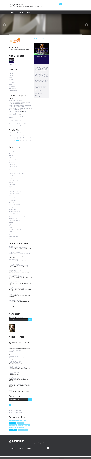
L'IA (10, 347)
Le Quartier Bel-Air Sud (16, 120)
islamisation (12, 423)
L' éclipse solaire (13, 122)
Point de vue (12, 215)
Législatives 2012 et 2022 (15, 191)
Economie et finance (13, 166)
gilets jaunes (12, 175)
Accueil (12, 12)
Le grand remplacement (14, 189)
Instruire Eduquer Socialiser (15, 180)
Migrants (11, 207)
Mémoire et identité (19, 288)
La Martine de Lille (13, 188)
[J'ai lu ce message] (89, 457)
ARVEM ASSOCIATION (24, 122)
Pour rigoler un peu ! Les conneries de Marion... (20, 102)
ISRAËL (10, 390)
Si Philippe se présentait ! (20, 260)
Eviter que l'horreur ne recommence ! (20, 254)
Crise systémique (13, 159)
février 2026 (12, 82)
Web (10, 238)
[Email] (60, 4)
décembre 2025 (12, 86)
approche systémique (23, 425)
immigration (12, 427)
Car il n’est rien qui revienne (15, 123)
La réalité (17, 294)
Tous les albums (12, 64)
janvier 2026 (12, 84)
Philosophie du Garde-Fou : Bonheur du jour (20, 124)
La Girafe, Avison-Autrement (17, 106)
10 (14, 137)
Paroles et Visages (17, 114)
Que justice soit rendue (14, 362)
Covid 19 (11, 157)
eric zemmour (20, 423)
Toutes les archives (13, 90)
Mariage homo (12, 200)
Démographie (12, 162)
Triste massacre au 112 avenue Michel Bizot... (19, 119)
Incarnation (20, 100)
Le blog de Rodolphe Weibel (20, 109)
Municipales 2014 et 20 (14, 211)
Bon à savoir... (12, 100)
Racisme (11, 222)
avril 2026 (11, 79)
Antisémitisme (12, 151)
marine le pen (13, 430)
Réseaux (11, 225)
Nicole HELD (12, 265)
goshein (11, 247)
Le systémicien (16, 4)
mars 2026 (11, 81)
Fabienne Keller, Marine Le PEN (16, 173)
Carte (11, 306)
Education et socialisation (15, 168)
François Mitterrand (19, 276)
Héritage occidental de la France (16, 378)
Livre (10, 198)
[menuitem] (13, 12)
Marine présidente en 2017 (15, 204)
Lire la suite (11, 51)
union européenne (22, 430)
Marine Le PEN (12, 202)
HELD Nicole (12, 300)
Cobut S (11, 276)
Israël (10, 186)
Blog (10, 153)
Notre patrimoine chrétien (21, 247)
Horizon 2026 (12, 177)
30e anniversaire (13, 116)
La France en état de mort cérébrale (17, 367)
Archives (21, 12)
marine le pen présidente (15, 420)
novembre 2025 (12, 88)
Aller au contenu (4, 1)
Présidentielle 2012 (13, 218)
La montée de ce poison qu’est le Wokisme (19, 384)
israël (24, 420)
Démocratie (11, 160)
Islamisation (12, 184)
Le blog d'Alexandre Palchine (17, 103)
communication (12, 155)
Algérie (16, 271)
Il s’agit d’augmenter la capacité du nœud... (18, 108)
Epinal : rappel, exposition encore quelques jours (20, 105)
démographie (20, 427)
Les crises (11, 195)
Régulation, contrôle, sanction (16, 224)
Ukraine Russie (12, 233)
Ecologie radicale (13, 164)
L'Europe (11, 373)
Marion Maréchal (13, 206)
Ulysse (16, 282)
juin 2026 (11, 75)
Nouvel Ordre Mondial (14, 213)
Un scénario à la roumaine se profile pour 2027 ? (20, 341)
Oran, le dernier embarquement (16, 358)
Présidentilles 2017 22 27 (14, 220)
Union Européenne (13, 236)
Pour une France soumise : (15, 111)
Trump (10, 231)
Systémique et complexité (15, 229)
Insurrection (12, 182)
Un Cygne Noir (12, 234)
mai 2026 (11, 77)
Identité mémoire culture (14, 179)
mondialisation (12, 209)
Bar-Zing (25, 111)
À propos (29, 12)
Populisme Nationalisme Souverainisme (18, 216)
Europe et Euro (12, 171)
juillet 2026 (11, 73)
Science (10, 227)
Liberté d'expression (14, 197)
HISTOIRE (11, 352)
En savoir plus (61, 458)
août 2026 (11, 72)
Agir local (11, 150)
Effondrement (12, 169)
